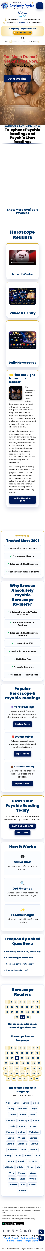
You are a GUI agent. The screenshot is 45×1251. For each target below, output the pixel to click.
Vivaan (22, 1173)
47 (25, 1078)
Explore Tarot (22, 724)
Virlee (36, 1103)
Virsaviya (24, 1120)
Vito (38, 1155)
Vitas (18, 1155)
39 (17, 1073)
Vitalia (33, 1149)
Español (15, 1238)
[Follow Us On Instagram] (17, 1230)
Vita (23, 1149)
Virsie (36, 1120)
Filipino (19, 1240)
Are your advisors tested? (20, 964)
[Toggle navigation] (39, 5)
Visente (10, 1132)
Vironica (10, 1120)
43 (39, 1073)
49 (37, 1078)
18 (17, 1012)
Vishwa (34, 1143)
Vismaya (12, 1149)
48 (31, 1078)
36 (39, 1068)
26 (22, 1063)
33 (22, 1068)
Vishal (11, 1138)
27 (28, 1063)
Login (6, 41)
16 (7, 1012)
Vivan (33, 1173)
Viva (11, 1173)
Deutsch (36, 1238)
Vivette (13, 1184)
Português (26, 1238)
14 (32, 1007)
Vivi (23, 1184)
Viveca (12, 1178)
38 (11, 1073)
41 (28, 1073)
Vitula (20, 1167)
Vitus (30, 1167)
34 (28, 1068)
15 (37, 1007)
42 (33, 1073)
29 (39, 1063)
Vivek (22, 1178)
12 (22, 1007)
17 (12, 1012)
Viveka (32, 1178)
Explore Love (22, 753)
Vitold (11, 1161)
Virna (23, 1114)
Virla (16, 1103)
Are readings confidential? (20, 957)
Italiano (10, 1240)
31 (11, 1068)
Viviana (22, 1190)
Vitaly (8, 1155)
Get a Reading (17, 79)
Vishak (21, 1132)
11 (17, 1007)
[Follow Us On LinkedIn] (25, 1230)
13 (27, 1007)
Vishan (22, 1138)
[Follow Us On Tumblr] (29, 1230)
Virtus (33, 1126)
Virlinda (22, 1108)
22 (38, 1012)
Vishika (33, 1138)
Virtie (12, 1126)
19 (22, 1012)
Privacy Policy (30, 1219)
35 (33, 1068)
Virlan (26, 1103)
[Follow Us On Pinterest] (13, 1230)
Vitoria (21, 1161)
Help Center (34, 42)
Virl (8, 1103)
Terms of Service (21, 1215)
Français (28, 1240)
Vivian (32, 1184)
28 (33, 1063)
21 (33, 1012)
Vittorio (9, 1167)
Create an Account (19, 42)
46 (19, 1078)
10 (12, 1007)
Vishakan (34, 1132)
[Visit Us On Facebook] (4, 1230)
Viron (32, 1114)
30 (6, 1068)
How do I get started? (17, 970)
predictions (24, 22)
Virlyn (34, 1108)
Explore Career (22, 783)
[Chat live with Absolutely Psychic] (41, 1238)
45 (14, 1078)
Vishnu (10, 1143)
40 (22, 1073)
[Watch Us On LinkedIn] (21, 1230)
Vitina (28, 1155)
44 (8, 1078)
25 (28, 1017)
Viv (38, 1167)
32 (16, 1068)
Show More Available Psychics (22, 211)
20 (27, 1012)
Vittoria (33, 1161)
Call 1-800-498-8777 (22, 499)
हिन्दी (35, 1240)
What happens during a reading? (23, 951)
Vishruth (22, 1143)
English (7, 1238)
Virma (13, 1114)
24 (11, 1063)
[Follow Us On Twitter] (8, 1230)
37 (6, 1073)
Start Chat (22, 832)
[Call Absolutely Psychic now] (41, 1232)
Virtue (22, 1126)
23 (17, 1017)
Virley (11, 1108)
